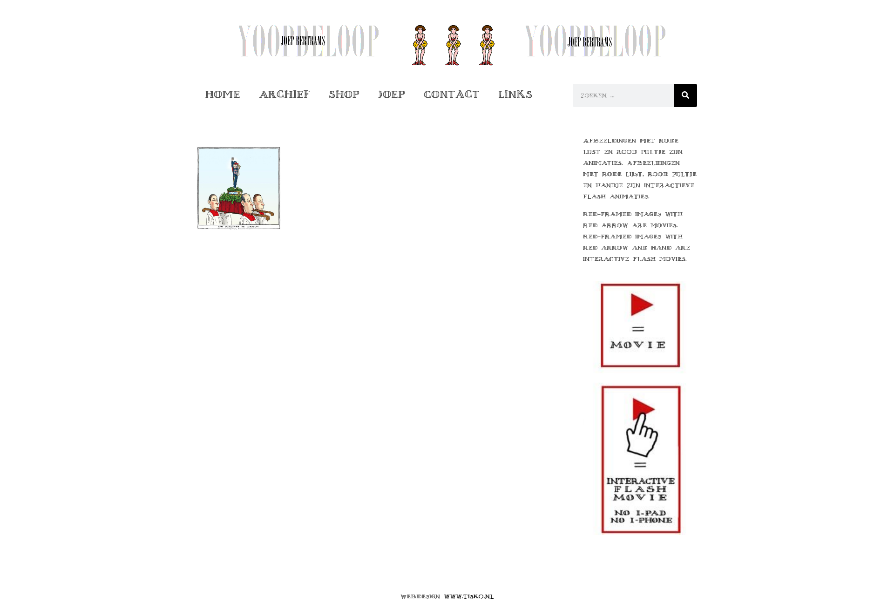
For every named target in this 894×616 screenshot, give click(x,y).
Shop (344, 94)
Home (222, 94)
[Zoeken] (685, 95)
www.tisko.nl (469, 596)
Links (515, 94)
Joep (391, 94)
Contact (452, 94)
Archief (284, 94)
